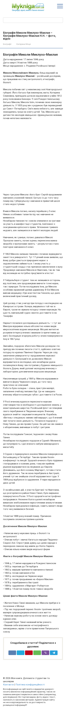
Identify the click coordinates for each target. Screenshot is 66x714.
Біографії (7, 44)
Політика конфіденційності (30, 684)
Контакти (8, 684)
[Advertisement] (33, 156)
